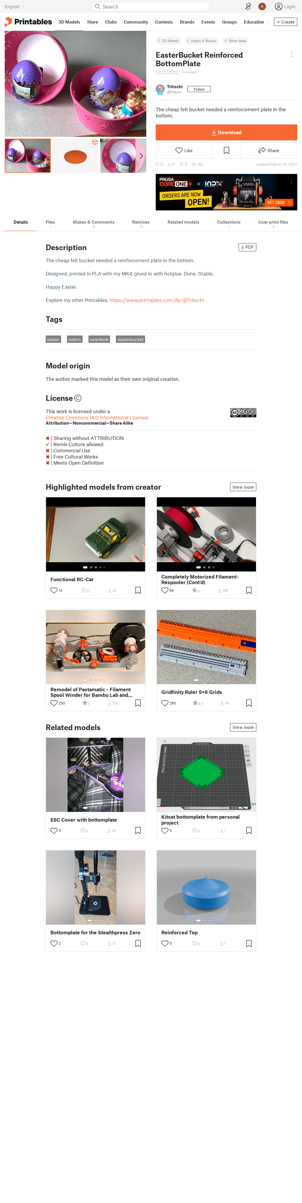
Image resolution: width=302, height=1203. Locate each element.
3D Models (170, 41)
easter (53, 339)
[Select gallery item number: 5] (105, 567)
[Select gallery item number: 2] (91, 567)
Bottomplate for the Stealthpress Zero (95, 932)
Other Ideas (238, 41)
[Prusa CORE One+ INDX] (226, 192)
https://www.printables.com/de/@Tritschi (156, 300)
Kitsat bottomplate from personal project (200, 819)
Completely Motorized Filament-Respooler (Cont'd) (200, 579)
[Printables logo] (28, 22)
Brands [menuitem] (187, 21)
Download (230, 132)
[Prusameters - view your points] (262, 6)
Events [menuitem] (208, 21)
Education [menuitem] (254, 21)
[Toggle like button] (54, 590)
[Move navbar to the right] (267, 22)
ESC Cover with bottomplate (83, 820)
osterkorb (99, 339)
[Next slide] (140, 156)
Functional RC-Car (72, 579)
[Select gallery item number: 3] (96, 567)
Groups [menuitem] (229, 21)
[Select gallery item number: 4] (100, 567)
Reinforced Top (179, 932)
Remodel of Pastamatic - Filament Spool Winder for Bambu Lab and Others (90, 692)
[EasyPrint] (248, 6)
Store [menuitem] (92, 21)
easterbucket (131, 339)
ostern (74, 339)
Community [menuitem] (136, 21)
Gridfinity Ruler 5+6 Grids (191, 692)
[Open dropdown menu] (291, 54)
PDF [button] (249, 247)
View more (243, 487)
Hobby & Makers (203, 41)
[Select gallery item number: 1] (85, 567)
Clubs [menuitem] (111, 21)
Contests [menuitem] (164, 21)
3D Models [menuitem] (69, 21)
